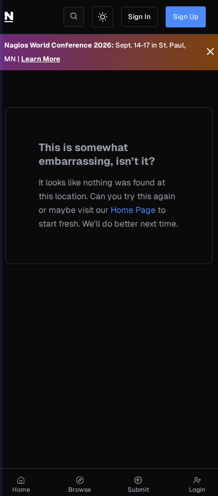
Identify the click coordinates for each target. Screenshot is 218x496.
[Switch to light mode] (102, 16)
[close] (210, 52)
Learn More (40, 58)
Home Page (133, 210)
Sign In (139, 16)
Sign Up (185, 16)
